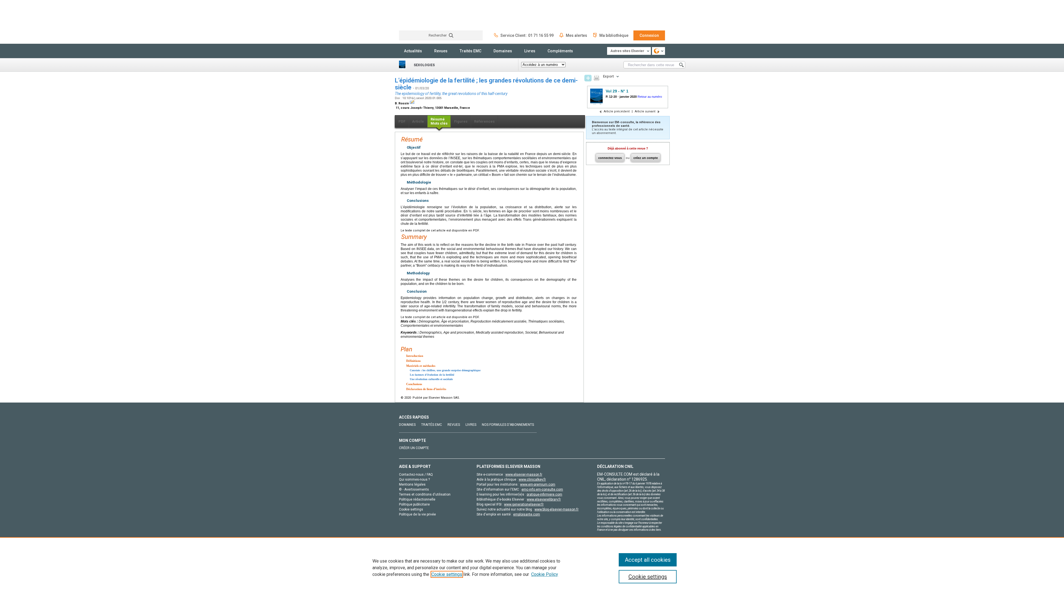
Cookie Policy (544, 574)
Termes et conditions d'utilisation (425, 494)
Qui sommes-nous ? (414, 479)
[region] (532, 567)
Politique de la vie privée (417, 514)
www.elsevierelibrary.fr (544, 499)
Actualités (413, 51)
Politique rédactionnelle (417, 499)
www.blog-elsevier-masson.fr (556, 509)
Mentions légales (412, 484)
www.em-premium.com (537, 484)
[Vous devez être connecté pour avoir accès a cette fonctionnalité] (588, 78)
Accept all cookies (648, 559)
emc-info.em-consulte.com (542, 489)
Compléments (560, 51)
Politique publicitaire (414, 504)
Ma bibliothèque (613, 35)
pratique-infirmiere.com (544, 494)
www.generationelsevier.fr (524, 504)
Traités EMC (470, 51)
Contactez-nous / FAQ (416, 474)
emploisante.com (526, 514)
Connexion (649, 35)
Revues (440, 51)
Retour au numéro (650, 96)
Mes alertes (576, 35)
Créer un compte (414, 448)
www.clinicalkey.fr (532, 479)
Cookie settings (446, 574)
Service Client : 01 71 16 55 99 (527, 35)
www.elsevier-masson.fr (523, 474)
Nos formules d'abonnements (508, 425)
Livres (529, 51)
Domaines (502, 51)
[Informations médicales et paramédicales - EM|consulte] (420, 15)
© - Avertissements (414, 489)
